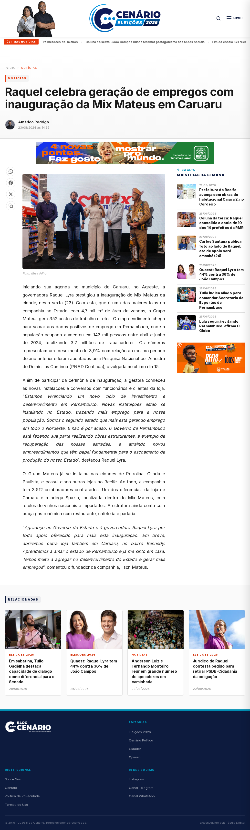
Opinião (135, 757)
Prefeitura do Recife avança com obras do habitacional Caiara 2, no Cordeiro (221, 197)
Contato (11, 788)
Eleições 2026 (140, 732)
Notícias (29, 67)
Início (10, 67)
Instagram (136, 779)
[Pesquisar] (218, 18)
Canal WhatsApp (142, 796)
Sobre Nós (13, 779)
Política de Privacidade (22, 796)
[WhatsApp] (10, 171)
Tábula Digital (235, 822)
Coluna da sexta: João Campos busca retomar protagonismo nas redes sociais (128, 42)
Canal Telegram (141, 788)
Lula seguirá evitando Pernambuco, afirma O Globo (219, 326)
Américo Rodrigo (33, 122)
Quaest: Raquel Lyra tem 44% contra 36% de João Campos (221, 274)
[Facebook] (10, 182)
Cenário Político (141, 740)
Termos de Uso (16, 805)
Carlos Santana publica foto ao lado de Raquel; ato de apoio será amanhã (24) (220, 248)
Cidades (135, 749)
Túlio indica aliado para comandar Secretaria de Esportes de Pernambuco (221, 300)
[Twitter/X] (10, 194)
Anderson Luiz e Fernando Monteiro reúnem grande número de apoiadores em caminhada (154, 671)
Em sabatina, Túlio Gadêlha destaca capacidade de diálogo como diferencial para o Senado (31, 671)
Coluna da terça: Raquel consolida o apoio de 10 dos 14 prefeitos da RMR (221, 223)
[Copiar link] (10, 205)
